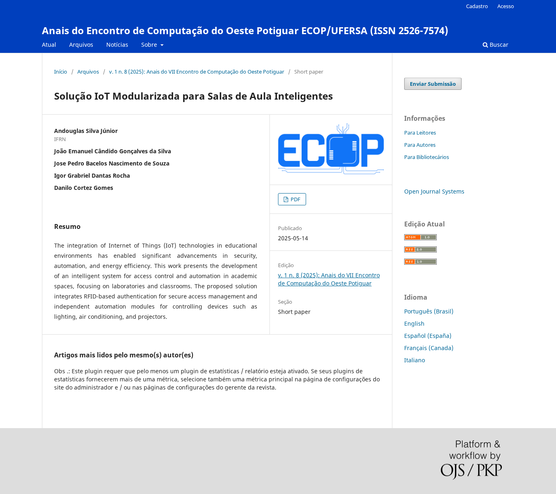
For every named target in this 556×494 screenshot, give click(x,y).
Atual (49, 44)
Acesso (505, 6)
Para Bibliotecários (426, 157)
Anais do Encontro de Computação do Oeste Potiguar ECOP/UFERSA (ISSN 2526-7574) (245, 30)
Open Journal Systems (434, 191)
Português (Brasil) (428, 311)
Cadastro (477, 6)
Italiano (414, 360)
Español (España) (427, 335)
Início (60, 71)
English (414, 323)
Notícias (117, 44)
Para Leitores (420, 132)
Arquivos (81, 44)
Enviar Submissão (433, 83)
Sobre (150, 44)
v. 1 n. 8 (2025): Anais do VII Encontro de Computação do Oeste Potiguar (196, 71)
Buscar (498, 44)
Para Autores (420, 144)
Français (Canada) (428, 348)
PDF (294, 199)
